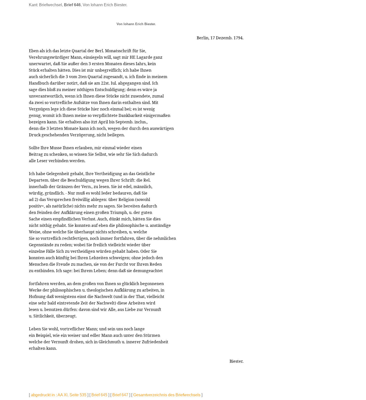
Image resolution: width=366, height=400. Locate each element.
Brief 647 (120, 395)
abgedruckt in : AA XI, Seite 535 (58, 395)
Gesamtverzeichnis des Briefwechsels (166, 395)
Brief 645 (99, 395)
